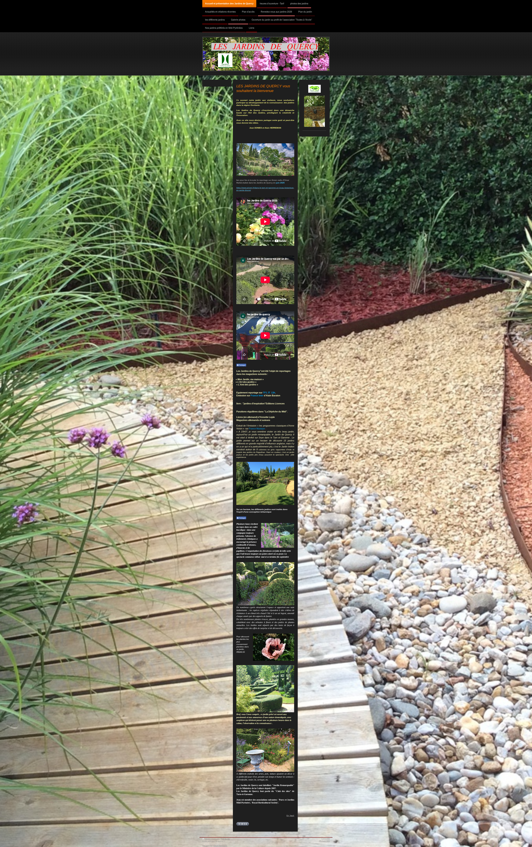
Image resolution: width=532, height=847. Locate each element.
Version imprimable (212, 839)
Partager (242, 365)
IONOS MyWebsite (220, 846)
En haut (290, 815)
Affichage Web (324, 841)
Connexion (325, 839)
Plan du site (225, 839)
